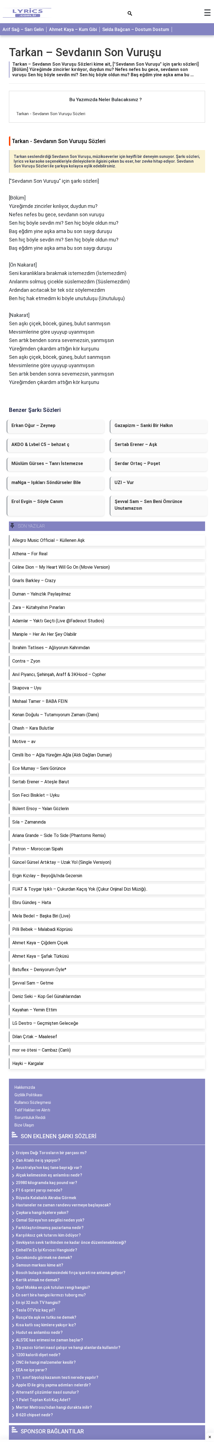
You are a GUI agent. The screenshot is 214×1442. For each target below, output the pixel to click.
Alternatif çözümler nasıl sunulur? (47, 1392)
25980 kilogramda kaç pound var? (46, 1182)
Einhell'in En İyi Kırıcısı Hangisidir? (46, 1250)
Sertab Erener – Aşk (136, 444)
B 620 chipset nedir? (34, 1415)
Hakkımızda (24, 1087)
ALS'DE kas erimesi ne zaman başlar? (49, 1340)
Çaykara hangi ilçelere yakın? (42, 1212)
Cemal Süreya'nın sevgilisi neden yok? (50, 1220)
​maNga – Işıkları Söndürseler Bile (46, 482)
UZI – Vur (124, 482)
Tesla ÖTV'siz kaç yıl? (35, 1310)
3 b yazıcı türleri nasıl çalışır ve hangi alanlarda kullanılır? (68, 1347)
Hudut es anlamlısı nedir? (39, 1332)
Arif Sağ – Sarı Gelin (23, 29)
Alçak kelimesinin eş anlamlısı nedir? (49, 1175)
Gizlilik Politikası (28, 1095)
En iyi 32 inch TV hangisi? (38, 1302)
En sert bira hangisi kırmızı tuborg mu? (51, 1295)
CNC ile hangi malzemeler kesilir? (46, 1362)
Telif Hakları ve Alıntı (32, 1110)
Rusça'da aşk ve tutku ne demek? (46, 1317)
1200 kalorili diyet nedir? (38, 1355)
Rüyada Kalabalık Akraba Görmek (46, 1198)
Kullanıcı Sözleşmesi (32, 1102)
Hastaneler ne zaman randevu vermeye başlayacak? (63, 1205)
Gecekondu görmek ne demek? (44, 1257)
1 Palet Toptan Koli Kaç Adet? (43, 1400)
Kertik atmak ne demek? (38, 1280)
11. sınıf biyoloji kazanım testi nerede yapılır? (57, 1377)
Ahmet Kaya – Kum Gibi (73, 29)
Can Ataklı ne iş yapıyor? (38, 1160)
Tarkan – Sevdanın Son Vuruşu (85, 52)
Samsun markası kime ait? (39, 1265)
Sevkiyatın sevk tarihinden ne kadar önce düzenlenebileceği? (71, 1242)
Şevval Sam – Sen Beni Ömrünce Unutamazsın (148, 505)
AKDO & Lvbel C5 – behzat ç (40, 444)
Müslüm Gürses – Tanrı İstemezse (47, 463)
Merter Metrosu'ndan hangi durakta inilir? (54, 1407)
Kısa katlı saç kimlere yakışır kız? (46, 1325)
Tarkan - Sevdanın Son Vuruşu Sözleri (50, 113)
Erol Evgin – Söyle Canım (37, 501)
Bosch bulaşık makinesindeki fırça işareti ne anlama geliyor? (70, 1272)
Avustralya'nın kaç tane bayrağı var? (49, 1167)
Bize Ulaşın (24, 1125)
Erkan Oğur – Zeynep (33, 425)
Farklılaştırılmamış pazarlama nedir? (50, 1227)
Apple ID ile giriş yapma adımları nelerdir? (53, 1385)
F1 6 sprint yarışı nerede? (39, 1190)
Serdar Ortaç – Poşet (137, 463)
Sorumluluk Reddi (29, 1117)
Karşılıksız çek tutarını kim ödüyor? (48, 1235)
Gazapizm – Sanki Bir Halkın (144, 425)
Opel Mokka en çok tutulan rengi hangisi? (53, 1287)
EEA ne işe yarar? (31, 1370)
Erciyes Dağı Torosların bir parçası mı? (51, 1153)
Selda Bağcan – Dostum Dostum (135, 29)
